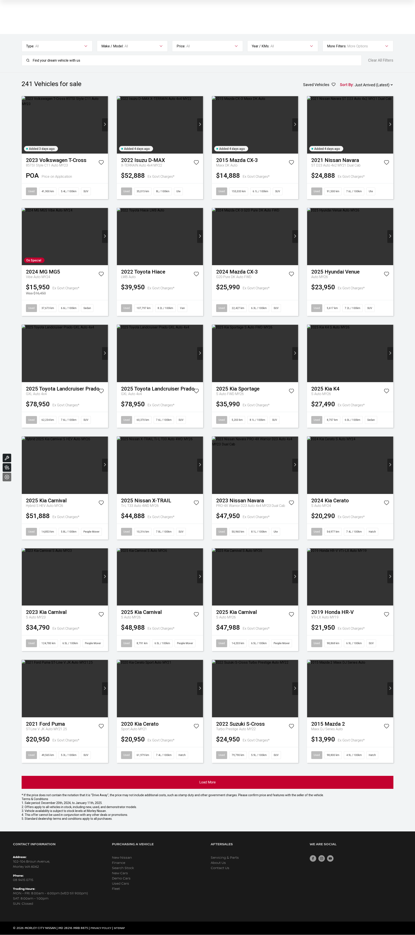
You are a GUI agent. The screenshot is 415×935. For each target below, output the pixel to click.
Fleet (116, 889)
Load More (207, 782)
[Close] (7, 477)
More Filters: (336, 46)
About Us (218, 863)
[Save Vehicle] (101, 163)
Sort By (346, 84)
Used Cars (120, 884)
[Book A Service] (7, 458)
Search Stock (123, 868)
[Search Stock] (7, 467)
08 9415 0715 (23, 880)
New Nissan (122, 858)
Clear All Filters (380, 60)
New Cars (120, 873)
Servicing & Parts (225, 858)
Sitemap (119, 928)
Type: (30, 46)
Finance (118, 863)
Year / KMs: (260, 46)
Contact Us (220, 868)
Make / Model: (112, 46)
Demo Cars (121, 878)
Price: (181, 46)
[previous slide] (25, 124)
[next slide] (105, 124)
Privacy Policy (101, 928)
